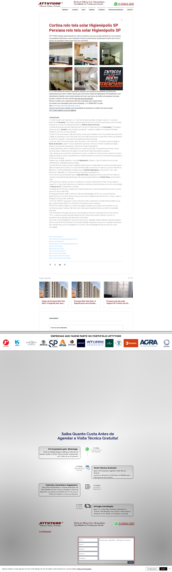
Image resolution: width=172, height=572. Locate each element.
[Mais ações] (121, 20)
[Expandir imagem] (60, 53)
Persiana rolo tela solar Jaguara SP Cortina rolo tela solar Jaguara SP (117, 302)
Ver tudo (130, 278)
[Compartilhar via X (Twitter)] (55, 265)
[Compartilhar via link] (65, 265)
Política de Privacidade (84, 569)
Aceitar (163, 569)
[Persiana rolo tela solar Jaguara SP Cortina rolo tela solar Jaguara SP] (118, 290)
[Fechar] (169, 568)
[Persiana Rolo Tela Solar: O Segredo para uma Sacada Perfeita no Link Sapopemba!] (86, 290)
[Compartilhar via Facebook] (50, 265)
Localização (45, 531)
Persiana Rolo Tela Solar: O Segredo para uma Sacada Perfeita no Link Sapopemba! (85, 302)
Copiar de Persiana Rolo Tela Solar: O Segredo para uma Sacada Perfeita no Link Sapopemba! (53, 302)
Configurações (152, 569)
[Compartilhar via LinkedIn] (60, 265)
